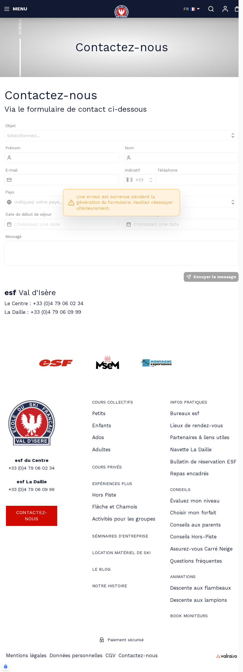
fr (186, 9)
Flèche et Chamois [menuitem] (114, 507)
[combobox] (140, 179)
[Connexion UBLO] (5, 666)
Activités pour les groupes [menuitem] (123, 519)
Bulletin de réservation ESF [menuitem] (203, 462)
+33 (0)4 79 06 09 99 (32, 489)
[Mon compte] (225, 9)
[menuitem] (112, 403)
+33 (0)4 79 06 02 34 (32, 468)
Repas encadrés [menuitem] (189, 473)
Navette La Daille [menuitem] (191, 449)
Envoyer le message (215, 276)
